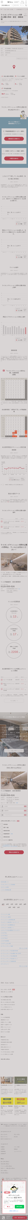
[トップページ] (10, 2)
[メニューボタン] (2, 2)
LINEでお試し (19, 1206)
